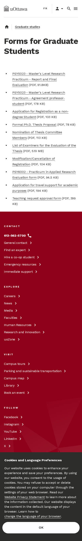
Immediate (18, 272)
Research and (22, 332)
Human (17, 325)
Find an (14, 250)
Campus (14, 364)
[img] (15, 9)
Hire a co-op (19, 257)
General (15, 243)
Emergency (20, 264)
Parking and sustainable (32, 371)
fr (45, 8)
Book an (14, 393)
